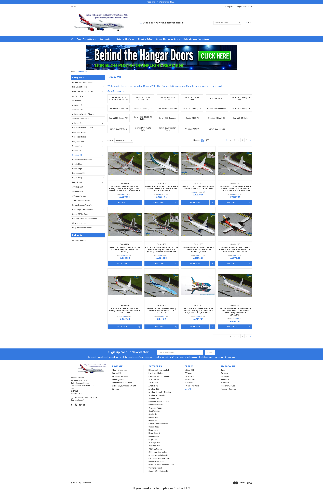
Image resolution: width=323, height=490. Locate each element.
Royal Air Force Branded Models (85, 219)
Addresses (225, 380)
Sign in (240, 7)
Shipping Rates (145, 39)
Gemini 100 (76, 150)
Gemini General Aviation (82, 160)
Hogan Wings (77, 178)
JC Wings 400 (77, 191)
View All (188, 389)
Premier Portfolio (192, 386)
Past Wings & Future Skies (82, 210)
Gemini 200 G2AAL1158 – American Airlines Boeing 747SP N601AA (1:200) (124, 249)
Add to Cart (158, 202)
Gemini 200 (77, 155)
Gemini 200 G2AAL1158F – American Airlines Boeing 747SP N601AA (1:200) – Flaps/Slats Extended (161, 249)
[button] (161, 57)
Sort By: (110, 140)
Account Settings (228, 389)
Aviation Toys (77, 123)
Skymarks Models (79, 223)
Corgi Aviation (78, 141)
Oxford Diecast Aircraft (82, 205)
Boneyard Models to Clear (82, 128)
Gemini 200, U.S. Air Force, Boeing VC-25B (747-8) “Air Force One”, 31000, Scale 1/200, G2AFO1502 (235, 188)
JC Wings (188, 373)
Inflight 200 (77, 182)
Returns (224, 373)
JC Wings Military (79, 196)
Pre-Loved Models (79, 87)
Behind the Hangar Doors (168, 39)
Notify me (122, 202)
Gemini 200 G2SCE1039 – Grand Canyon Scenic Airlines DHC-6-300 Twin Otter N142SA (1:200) (235, 249)
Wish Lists (225, 383)
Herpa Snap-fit (78, 173)
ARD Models (77, 100)
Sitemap (115, 389)
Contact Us (105, 39)
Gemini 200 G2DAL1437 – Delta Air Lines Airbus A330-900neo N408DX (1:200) (198, 249)
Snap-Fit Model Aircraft (82, 228)
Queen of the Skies (80, 214)
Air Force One (77, 96)
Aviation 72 (77, 105)
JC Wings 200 (77, 187)
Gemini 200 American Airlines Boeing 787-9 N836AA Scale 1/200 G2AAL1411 (125, 310)
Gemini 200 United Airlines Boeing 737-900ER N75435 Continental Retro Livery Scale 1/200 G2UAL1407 (235, 311)
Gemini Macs (77, 164)
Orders (223, 370)
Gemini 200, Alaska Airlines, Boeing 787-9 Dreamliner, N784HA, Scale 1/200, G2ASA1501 (161, 188)
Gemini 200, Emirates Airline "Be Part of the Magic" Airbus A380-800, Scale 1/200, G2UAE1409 (198, 310)
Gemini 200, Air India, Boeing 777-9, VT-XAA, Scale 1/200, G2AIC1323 (198, 187)
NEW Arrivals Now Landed (82, 82)
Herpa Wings (77, 169)
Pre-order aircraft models (82, 91)
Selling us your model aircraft (197, 39)
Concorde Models (79, 137)
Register (248, 7)
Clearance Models (79, 132)
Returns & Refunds (125, 39)
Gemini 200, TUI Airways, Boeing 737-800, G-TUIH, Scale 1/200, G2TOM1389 (161, 310)
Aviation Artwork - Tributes (83, 114)
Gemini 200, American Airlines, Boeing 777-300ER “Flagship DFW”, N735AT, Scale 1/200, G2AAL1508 (125, 188)
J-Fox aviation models (81, 200)
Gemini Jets (77, 146)
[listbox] (123, 140)
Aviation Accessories (80, 119)
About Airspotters (85, 39)
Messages (225, 376)
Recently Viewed (228, 386)
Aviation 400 (77, 110)
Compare (229, 7)
